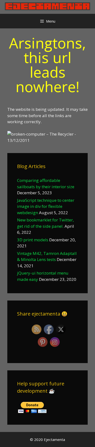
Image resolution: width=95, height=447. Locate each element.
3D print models (32, 240)
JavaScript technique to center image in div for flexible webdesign (45, 206)
